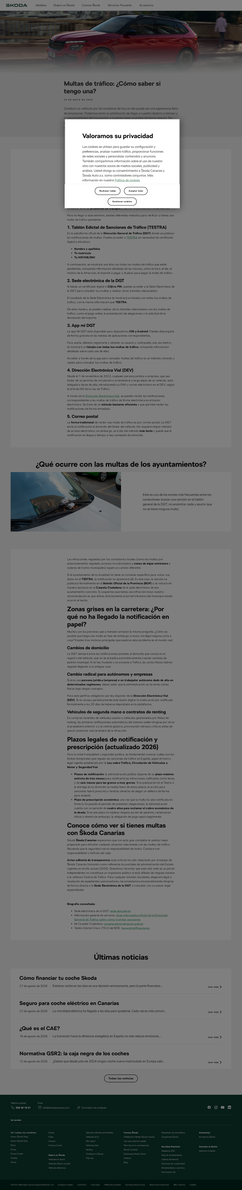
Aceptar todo (136, 191)
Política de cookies (127, 180)
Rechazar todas (107, 191)
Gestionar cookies (122, 201)
